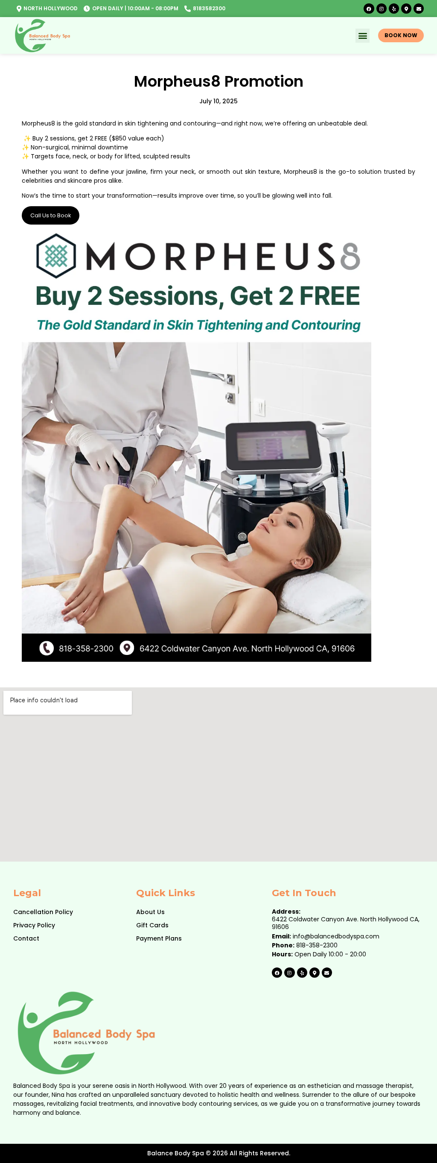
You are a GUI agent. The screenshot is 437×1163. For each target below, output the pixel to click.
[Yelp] (394, 8)
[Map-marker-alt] (406, 8)
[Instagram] (381, 8)
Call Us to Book (50, 215)
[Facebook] (369, 8)
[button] (362, 36)
